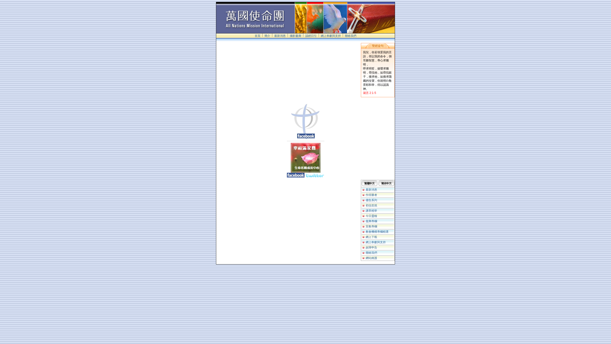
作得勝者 (371, 195)
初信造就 (371, 205)
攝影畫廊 (295, 36)
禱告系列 (371, 200)
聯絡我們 (350, 36)
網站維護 (371, 258)
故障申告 (371, 247)
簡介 (267, 36)
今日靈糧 (371, 216)
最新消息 (280, 36)
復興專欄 (371, 221)
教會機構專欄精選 (377, 231)
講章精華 (371, 210)
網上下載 (371, 237)
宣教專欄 (371, 226)
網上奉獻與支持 (331, 36)
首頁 (257, 36)
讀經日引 (311, 36)
